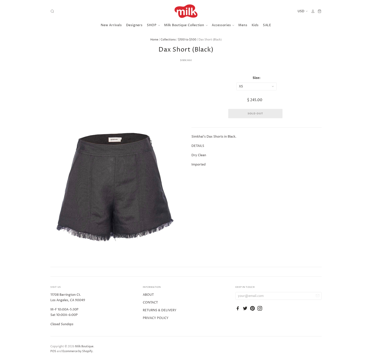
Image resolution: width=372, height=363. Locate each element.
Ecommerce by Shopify (77, 351)
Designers (134, 25)
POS (53, 351)
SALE (267, 25)
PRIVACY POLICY (156, 318)
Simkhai (186, 60)
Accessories (222, 25)
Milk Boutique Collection (184, 25)
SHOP (152, 25)
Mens (242, 25)
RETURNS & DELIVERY (160, 310)
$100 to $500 (187, 39)
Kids (255, 25)
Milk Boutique (84, 346)
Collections (168, 39)
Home (154, 39)
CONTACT (150, 302)
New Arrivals (111, 25)
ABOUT (148, 295)
